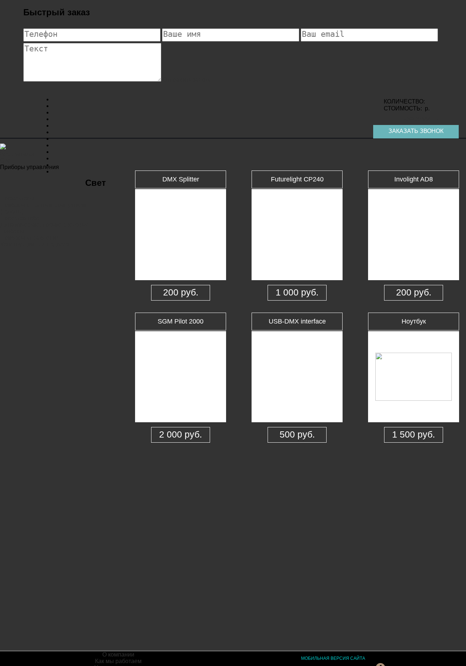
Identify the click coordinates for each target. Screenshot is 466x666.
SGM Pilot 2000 (181, 321)
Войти (237, 654)
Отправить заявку (187, 80)
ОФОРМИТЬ (421, 119)
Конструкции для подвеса (35, 244)
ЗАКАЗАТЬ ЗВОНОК (415, 131)
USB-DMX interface (297, 321)
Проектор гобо (20, 218)
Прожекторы (17, 198)
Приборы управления (29, 238)
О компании (118, 654)
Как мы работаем (118, 661)
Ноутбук (414, 321)
